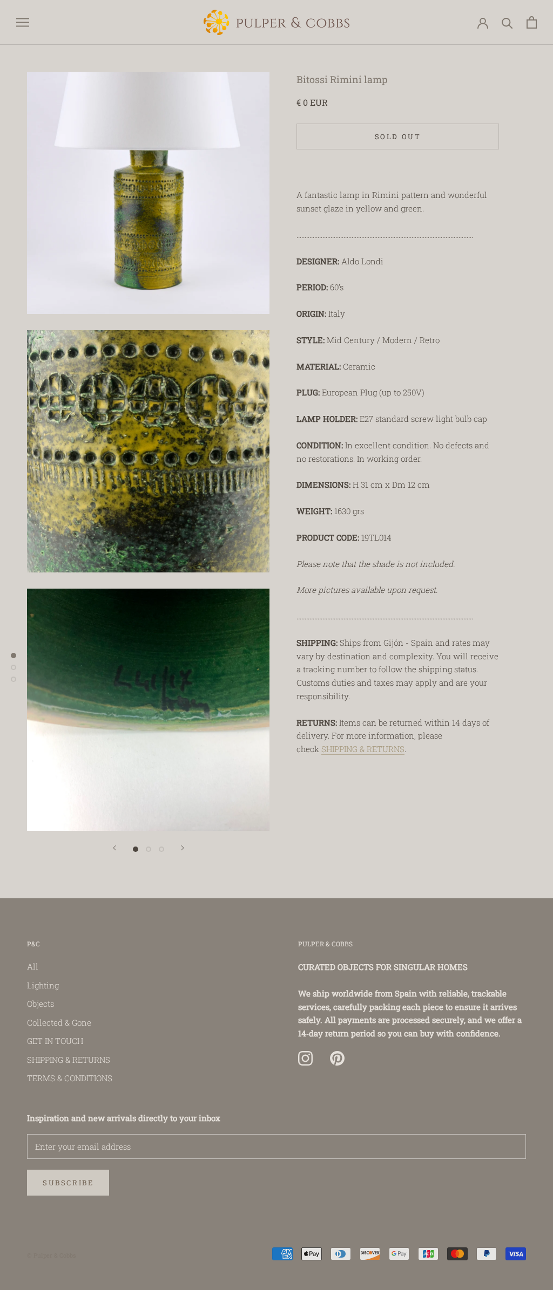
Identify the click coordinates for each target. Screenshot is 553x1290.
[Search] (507, 22)
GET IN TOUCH (55, 1040)
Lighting (43, 985)
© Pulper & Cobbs (51, 1255)
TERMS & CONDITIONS (69, 1078)
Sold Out (398, 136)
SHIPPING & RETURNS (362, 748)
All (32, 966)
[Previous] (114, 847)
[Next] (182, 847)
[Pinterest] (337, 1058)
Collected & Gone (59, 1022)
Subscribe (68, 1182)
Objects (40, 1003)
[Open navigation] (22, 22)
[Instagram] (305, 1058)
